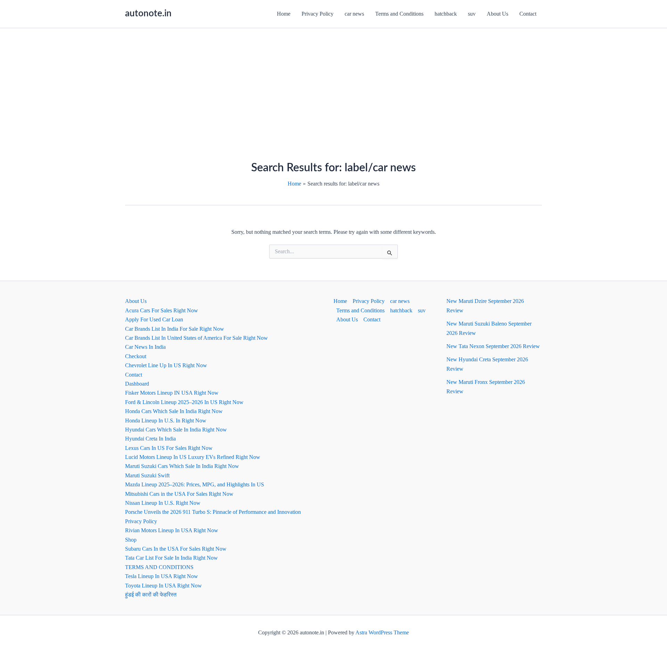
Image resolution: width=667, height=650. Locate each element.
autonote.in (148, 13)
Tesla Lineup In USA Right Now (161, 576)
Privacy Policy (318, 14)
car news (354, 14)
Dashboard (137, 384)
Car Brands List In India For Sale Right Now (174, 329)
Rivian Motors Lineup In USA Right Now (171, 530)
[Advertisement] (333, 80)
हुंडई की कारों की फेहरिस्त (150, 595)
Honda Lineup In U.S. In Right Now (165, 420)
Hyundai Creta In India (150, 439)
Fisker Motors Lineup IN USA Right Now (172, 393)
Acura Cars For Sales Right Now (161, 310)
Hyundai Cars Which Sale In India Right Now (176, 430)
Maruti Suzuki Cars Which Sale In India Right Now (182, 466)
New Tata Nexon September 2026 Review (493, 346)
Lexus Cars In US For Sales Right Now (169, 448)
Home (283, 14)
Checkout (135, 356)
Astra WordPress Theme (382, 632)
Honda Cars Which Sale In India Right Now (174, 411)
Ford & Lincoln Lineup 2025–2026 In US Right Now (184, 402)
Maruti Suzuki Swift (147, 475)
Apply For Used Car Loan (154, 319)
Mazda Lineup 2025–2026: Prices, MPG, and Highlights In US (194, 484)
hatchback (446, 14)
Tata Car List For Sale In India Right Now (171, 558)
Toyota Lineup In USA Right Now (163, 586)
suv (472, 14)
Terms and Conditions (399, 14)
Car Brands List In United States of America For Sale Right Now (196, 338)
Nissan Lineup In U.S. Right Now (162, 503)
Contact (527, 14)
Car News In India (145, 347)
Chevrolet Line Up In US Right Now (166, 365)
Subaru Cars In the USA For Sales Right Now (176, 549)
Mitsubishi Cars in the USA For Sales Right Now (179, 494)
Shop (131, 540)
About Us (497, 14)
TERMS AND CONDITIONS (159, 567)
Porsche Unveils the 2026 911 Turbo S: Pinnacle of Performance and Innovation (213, 512)
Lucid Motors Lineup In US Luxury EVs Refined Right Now (192, 457)
